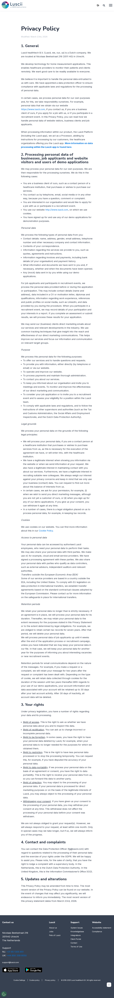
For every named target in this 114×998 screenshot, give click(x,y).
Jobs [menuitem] (51, 931)
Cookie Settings (19, 980)
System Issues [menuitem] (77, 928)
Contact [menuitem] (74, 943)
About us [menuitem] (53, 928)
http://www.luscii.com (56, 209)
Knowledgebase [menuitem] (77, 931)
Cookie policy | (37, 980)
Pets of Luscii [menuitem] (54, 935)
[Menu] (110, 5)
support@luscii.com (10, 962)
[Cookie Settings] (4, 994)
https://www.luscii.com (33, 109)
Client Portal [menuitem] (76, 939)
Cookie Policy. (46, 530)
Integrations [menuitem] (76, 935)
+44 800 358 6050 (17, 955)
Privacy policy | (53, 980)
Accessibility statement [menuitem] (101, 928)
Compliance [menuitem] (97, 931)
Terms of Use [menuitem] (76, 947)
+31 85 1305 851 (15, 951)
